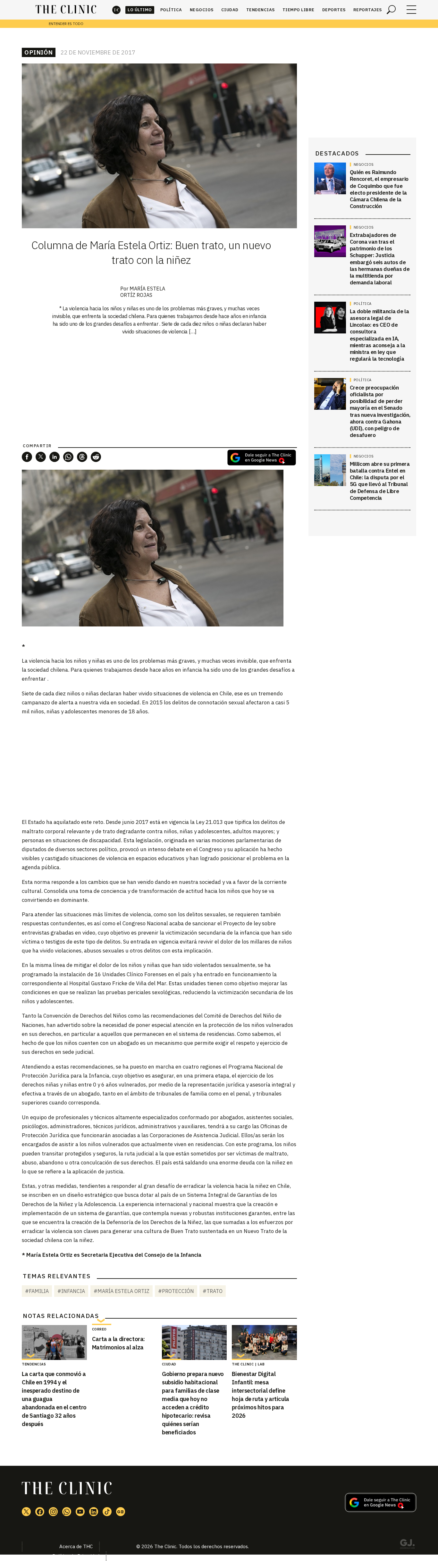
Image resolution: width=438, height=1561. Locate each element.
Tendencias (260, 10)
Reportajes (367, 10)
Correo (99, 1329)
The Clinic (116, 10)
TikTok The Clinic (107, 1511)
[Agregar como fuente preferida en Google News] (380, 1510)
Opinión (38, 52)
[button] (27, 457)
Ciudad (230, 10)
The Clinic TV (80, 1511)
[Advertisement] (159, 766)
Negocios (202, 10)
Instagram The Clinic (53, 1511)
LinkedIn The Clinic (93, 1511)
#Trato (213, 1291)
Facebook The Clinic (39, 1511)
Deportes (334, 10)
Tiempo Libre (298, 10)
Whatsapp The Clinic (66, 1511)
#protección (176, 1291)
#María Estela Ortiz (121, 1291)
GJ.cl (407, 1545)
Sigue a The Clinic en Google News (261, 458)
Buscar (391, 9)
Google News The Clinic (120, 1511)
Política (171, 10)
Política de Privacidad (75, 1556)
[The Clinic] (66, 9)
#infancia (71, 1291)
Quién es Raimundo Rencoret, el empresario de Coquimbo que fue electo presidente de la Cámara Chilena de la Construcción (379, 189)
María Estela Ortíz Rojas (142, 291)
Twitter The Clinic (26, 1511)
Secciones (411, 9)
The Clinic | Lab (248, 1364)
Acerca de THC (76, 1546)
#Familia (37, 1291)
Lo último (140, 10)
